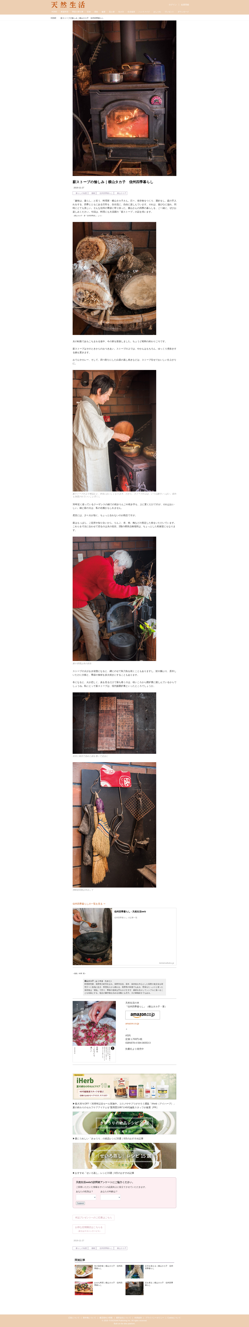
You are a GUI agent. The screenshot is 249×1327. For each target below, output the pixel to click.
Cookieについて (174, 1318)
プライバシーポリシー (154, 1318)
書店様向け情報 (106, 1318)
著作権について (89, 1318)
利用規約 (138, 1318)
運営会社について (123, 1318)
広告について (74, 1318)
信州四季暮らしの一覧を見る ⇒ (89, 904)
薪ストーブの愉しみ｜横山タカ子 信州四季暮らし (113, 182)
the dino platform (128, 1324)
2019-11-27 (79, 188)
